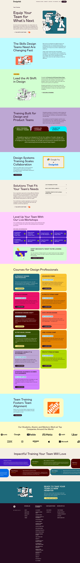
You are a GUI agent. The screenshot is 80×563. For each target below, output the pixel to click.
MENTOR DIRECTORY (60, 517)
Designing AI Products (40, 530)
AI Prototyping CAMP (40, 526)
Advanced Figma (39, 514)
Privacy (26, 515)
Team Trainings (16, 7)
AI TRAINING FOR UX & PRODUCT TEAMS (39, 541)
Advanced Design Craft (39, 512)
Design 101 (37, 538)
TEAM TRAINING (60, 510)
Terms (26, 517)
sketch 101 (37, 554)
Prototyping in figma (40, 532)
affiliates (59, 515)
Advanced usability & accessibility (40, 517)
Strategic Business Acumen (39, 534)
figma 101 (37, 556)
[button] (39, 1)
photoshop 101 (38, 558)
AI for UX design (39, 521)
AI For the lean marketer (38, 552)
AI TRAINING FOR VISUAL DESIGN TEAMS (39, 544)
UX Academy (38, 510)
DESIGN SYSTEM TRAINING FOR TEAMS (39, 550)
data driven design (39, 528)
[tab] (21, 130)
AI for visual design (39, 519)
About (26, 510)
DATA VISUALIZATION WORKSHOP (39, 547)
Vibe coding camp (39, 536)
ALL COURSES (38, 560)
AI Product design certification (39, 524)
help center (48, 510)
